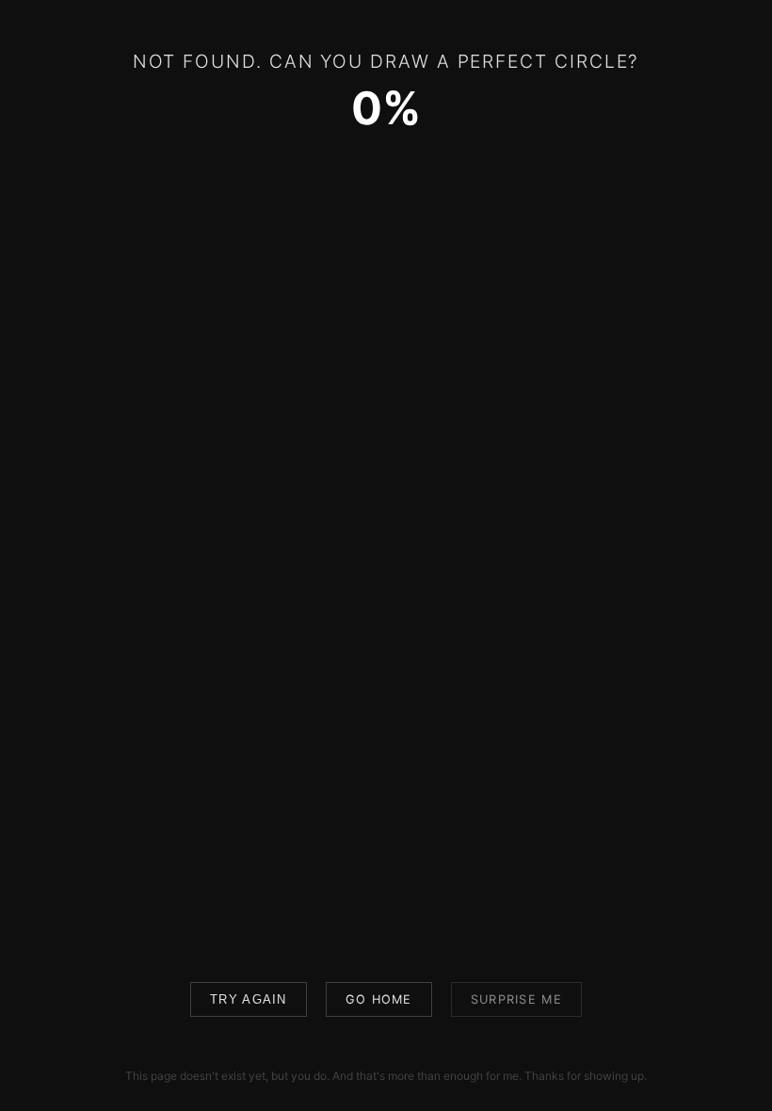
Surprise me (516, 999)
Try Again (248, 999)
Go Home (379, 999)
